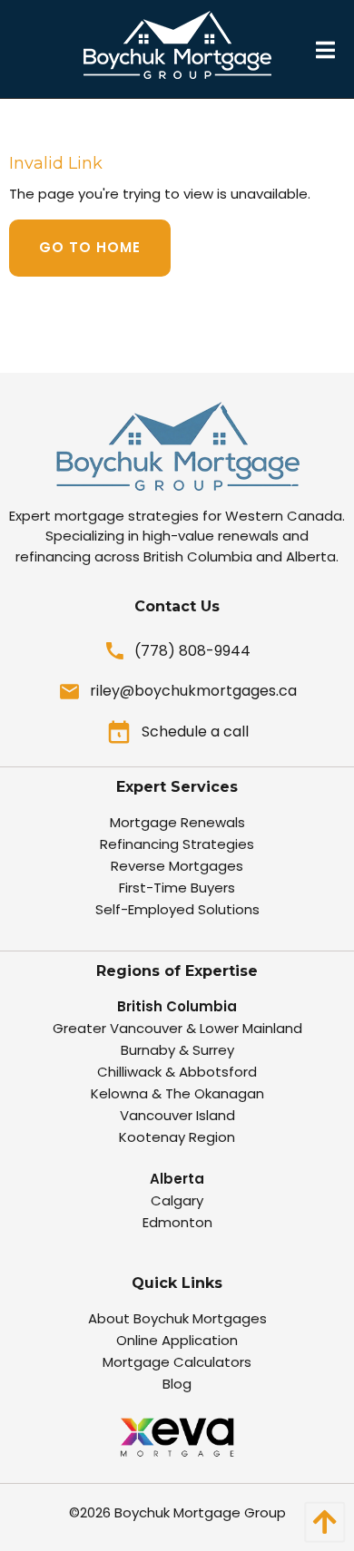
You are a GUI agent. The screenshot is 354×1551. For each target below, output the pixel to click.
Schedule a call (195, 731)
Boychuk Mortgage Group (200, 1512)
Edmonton (177, 1222)
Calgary (177, 1200)
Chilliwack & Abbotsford (177, 1071)
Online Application (177, 1340)
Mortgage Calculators (177, 1361)
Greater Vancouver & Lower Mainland (177, 1028)
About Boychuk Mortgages (177, 1318)
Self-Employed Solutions (177, 909)
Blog (177, 1383)
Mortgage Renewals (177, 822)
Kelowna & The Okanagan (177, 1093)
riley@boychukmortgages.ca (193, 690)
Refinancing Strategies (177, 844)
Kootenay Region (177, 1136)
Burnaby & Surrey (177, 1049)
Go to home (90, 247)
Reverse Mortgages (177, 865)
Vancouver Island (177, 1115)
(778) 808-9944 (192, 650)
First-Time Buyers (177, 887)
